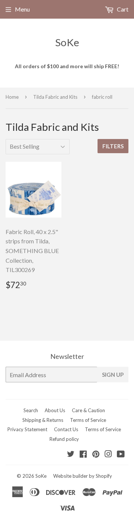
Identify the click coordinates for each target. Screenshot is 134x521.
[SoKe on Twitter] (70, 454)
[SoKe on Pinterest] (96, 454)
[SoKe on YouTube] (121, 454)
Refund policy (64, 439)
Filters (113, 146)
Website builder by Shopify (82, 476)
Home (12, 97)
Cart (122, 9)
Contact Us (66, 429)
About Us (55, 410)
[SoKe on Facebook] (83, 454)
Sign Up (113, 374)
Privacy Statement (27, 429)
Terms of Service (88, 420)
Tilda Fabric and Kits (55, 97)
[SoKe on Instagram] (108, 454)
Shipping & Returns (42, 420)
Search (30, 410)
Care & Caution (88, 410)
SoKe (67, 42)
